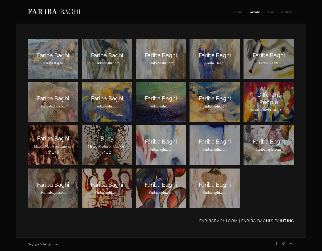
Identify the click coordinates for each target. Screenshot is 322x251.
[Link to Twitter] (290, 243)
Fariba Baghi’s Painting (267, 221)
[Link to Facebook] (276, 243)
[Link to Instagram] (283, 243)
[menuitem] (238, 12)
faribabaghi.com (218, 221)
